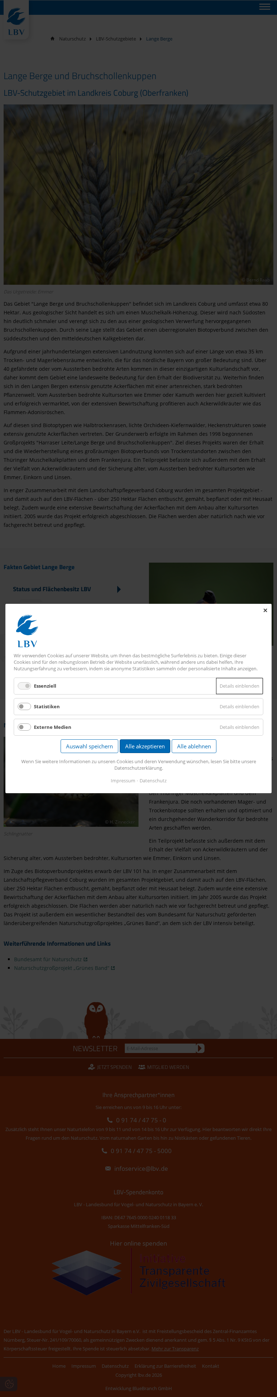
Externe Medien (52, 727)
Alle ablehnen (194, 746)
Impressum (123, 780)
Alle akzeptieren (145, 746)
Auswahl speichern (89, 746)
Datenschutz (153, 780)
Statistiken (47, 706)
